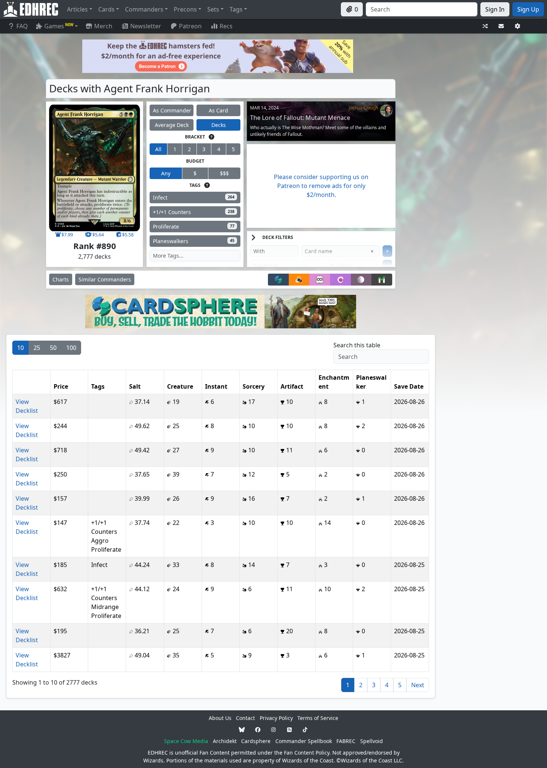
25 (36, 348)
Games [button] (58, 26)
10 (20, 348)
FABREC (345, 741)
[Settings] (517, 26)
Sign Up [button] (528, 9)
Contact (245, 717)
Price (61, 386)
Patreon (190, 26)
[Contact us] (501, 26)
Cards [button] (106, 9)
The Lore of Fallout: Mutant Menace (300, 118)
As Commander (172, 110)
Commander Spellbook (303, 741)
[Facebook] (258, 729)
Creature (180, 386)
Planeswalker (371, 382)
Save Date (408, 386)
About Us (220, 717)
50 (53, 348)
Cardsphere (256, 741)
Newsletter (145, 26)
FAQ (22, 26)
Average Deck (172, 124)
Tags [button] (236, 9)
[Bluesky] (242, 729)
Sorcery (254, 386)
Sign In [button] (495, 9)
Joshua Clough (363, 108)
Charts (60, 279)
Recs (226, 26)
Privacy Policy (276, 717)
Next (417, 685)
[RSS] (289, 729)
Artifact (292, 386)
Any (165, 173)
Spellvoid (371, 741)
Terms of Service (317, 717)
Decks (218, 124)
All (158, 149)
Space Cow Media (186, 741)
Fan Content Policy (306, 752)
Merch (102, 26)
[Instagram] (273, 729)
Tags (98, 386)
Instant (216, 386)
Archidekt (225, 741)
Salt (135, 386)
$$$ (224, 173)
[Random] (485, 26)
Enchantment (334, 382)
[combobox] (421, 9)
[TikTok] (305, 729)
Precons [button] (185, 9)
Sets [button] (213, 9)
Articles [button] (77, 9)
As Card (218, 110)
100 (71, 348)
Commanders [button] (144, 9)
